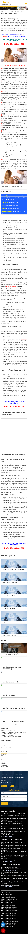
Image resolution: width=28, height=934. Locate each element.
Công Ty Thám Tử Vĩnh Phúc (9, 582)
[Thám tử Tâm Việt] (6, 3)
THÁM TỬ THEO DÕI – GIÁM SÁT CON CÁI (13, 721)
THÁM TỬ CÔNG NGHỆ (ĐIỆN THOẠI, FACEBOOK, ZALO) (11, 668)
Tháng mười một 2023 (6, 748)
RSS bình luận (4, 765)
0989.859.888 (18, 44)
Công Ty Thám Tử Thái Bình (9, 595)
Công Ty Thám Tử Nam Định (9, 622)
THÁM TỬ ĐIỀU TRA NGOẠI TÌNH (10, 682)
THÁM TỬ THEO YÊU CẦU (9, 695)
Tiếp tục (3, 762)
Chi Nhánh (3, 754)
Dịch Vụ (2, 755)
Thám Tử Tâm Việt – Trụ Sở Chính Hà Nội (13, 569)
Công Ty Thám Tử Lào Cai (9, 635)
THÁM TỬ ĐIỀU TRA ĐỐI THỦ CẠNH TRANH (13, 708)
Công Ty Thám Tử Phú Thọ (9, 609)
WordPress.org (4, 766)
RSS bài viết (4, 763)
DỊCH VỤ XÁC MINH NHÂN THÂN (10, 654)
